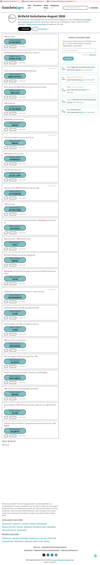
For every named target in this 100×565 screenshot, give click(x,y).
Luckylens (25, 524)
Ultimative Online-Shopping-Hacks (54, 547)
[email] (56, 554)
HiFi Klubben (24, 538)
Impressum (28, 550)
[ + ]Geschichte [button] (22, 46)
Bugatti (46, 541)
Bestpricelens (22, 530)
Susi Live (43, 538)
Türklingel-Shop (8, 541)
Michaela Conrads (39, 527)
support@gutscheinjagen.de (63, 560)
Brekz (41, 541)
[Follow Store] (35, 29)
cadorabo (15, 538)
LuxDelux (32, 524)
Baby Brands (19, 541)
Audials (35, 541)
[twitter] (43, 554)
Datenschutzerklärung (69, 550)
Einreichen (25, 29)
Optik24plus (51, 527)
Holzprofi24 (51, 538)
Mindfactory (6, 538)
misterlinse (16, 524)
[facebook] (47, 554)
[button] (15, 41)
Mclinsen (20, 527)
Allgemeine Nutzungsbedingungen (47, 550)
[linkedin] (52, 554)
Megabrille (28, 527)
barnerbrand (7, 524)
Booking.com (35, 538)
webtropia (28, 541)
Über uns (36, 547)
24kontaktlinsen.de (9, 530)
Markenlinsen (42, 524)
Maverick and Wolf (9, 527)
